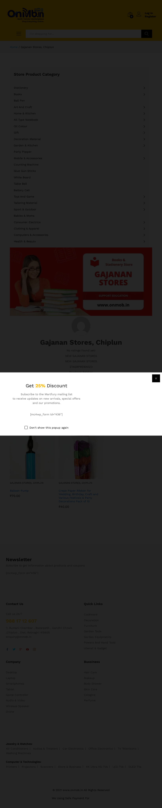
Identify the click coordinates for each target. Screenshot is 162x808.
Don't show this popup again (49, 427)
